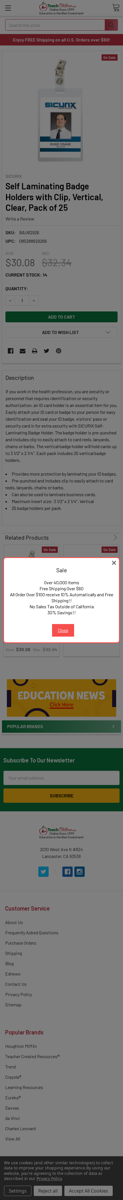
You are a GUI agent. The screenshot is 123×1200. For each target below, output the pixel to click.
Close (63, 630)
